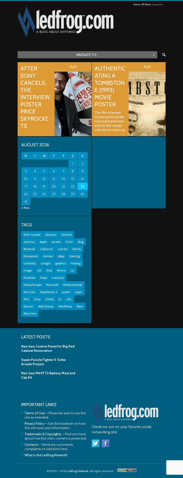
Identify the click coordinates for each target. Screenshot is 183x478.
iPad (49, 270)
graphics (60, 263)
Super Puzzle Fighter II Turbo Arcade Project (43, 362)
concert (62, 249)
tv (60, 299)
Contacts (31, 444)
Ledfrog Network (77, 471)
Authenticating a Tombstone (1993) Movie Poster (110, 86)
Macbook (29, 277)
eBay (61, 256)
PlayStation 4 (48, 292)
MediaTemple (32, 285)
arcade (56, 242)
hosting (76, 263)
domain (48, 256)
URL (69, 299)
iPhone (61, 270)
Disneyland (31, 256)
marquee (58, 277)
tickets (50, 299)
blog (80, 242)
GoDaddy (30, 263)
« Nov (25, 208)
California (46, 249)
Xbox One (30, 313)
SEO (26, 299)
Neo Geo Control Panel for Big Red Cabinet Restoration (48, 348)
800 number (32, 234)
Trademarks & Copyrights (43, 434)
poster (66, 292)
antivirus (29, 242)
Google (45, 263)
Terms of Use (35, 413)
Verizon (28, 306)
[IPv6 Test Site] (126, 471)
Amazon (51, 234)
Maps (43, 277)
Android (66, 234)
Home (136, 4)
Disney (76, 249)
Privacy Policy (34, 423)
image (28, 270)
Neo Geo (29, 292)
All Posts (146, 4)
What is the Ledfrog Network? (46, 455)
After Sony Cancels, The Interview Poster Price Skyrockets (35, 97)
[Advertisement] (128, 172)
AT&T (69, 242)
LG (72, 270)
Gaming (74, 256)
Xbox (80, 306)
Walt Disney (45, 306)
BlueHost (29, 249)
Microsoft (52, 285)
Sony (37, 299)
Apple (43, 242)
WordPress (65, 306)
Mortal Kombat (72, 285)
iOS (39, 270)
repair (78, 292)
